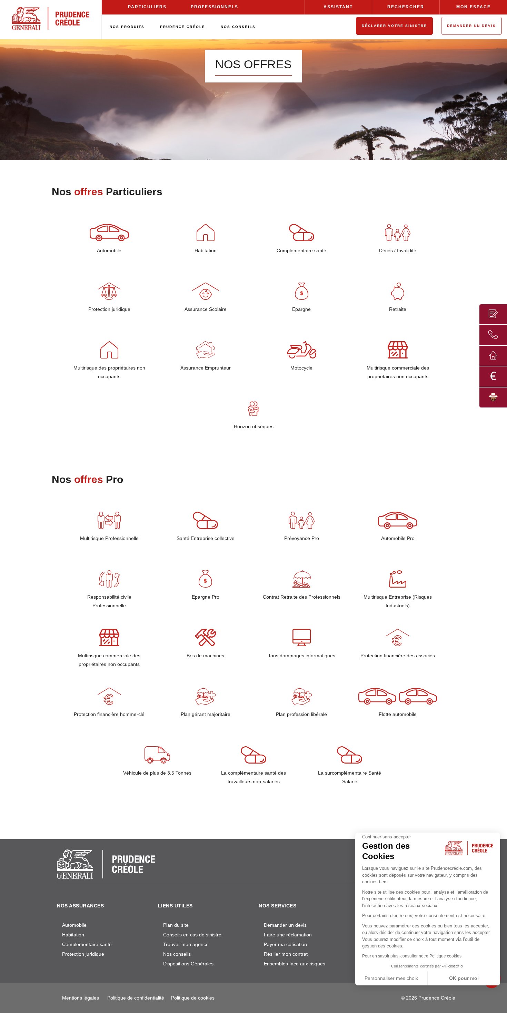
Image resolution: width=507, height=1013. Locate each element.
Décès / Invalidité (397, 250)
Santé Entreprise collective (206, 538)
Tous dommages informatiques (301, 655)
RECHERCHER (405, 6)
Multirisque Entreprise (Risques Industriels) (398, 601)
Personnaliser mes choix (391, 978)
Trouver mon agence (186, 944)
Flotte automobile (398, 714)
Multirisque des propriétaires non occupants (109, 372)
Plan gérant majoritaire (205, 714)
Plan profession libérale (301, 714)
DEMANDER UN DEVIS (471, 26)
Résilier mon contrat (286, 954)
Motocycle (301, 368)
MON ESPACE (473, 6)
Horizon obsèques (254, 426)
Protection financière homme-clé (109, 714)
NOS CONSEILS (238, 27)
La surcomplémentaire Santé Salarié (349, 777)
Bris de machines (205, 655)
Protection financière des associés (397, 655)
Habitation (206, 250)
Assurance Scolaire (206, 309)
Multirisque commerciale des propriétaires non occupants (398, 372)
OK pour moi (464, 978)
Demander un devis (285, 925)
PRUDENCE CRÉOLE (182, 27)
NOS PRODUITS (127, 27)
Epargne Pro (205, 597)
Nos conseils (177, 954)
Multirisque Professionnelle (109, 538)
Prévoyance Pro (301, 538)
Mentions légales (80, 998)
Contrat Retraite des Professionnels (301, 597)
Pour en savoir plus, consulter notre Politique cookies (411, 956)
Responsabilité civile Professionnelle (109, 601)
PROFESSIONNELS (214, 6)
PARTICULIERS (147, 6)
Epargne (301, 309)
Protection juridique (109, 309)
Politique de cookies (193, 998)
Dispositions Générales (188, 963)
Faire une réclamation (288, 934)
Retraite (397, 309)
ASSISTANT (338, 6)
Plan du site (176, 925)
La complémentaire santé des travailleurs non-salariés (253, 777)
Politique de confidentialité (135, 998)
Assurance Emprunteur (205, 368)
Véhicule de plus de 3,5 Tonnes (157, 773)
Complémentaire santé (301, 250)
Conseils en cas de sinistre (192, 934)
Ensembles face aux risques (294, 963)
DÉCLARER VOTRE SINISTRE (394, 26)
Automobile (109, 250)
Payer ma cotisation (285, 944)
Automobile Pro (398, 538)
